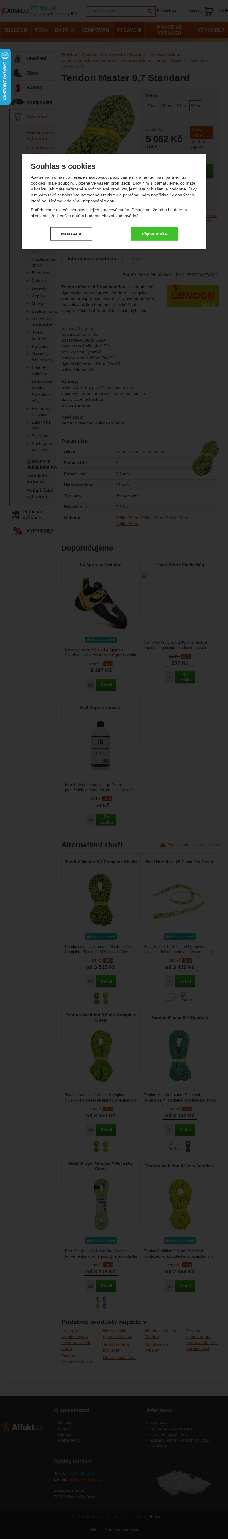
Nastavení (71, 233)
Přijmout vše (154, 233)
